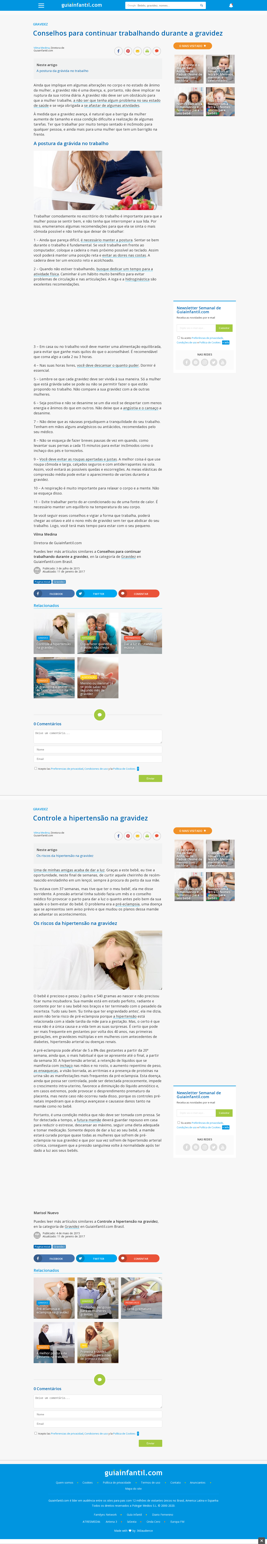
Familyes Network (105, 1514)
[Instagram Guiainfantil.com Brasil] (205, 362)
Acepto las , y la (86, 768)
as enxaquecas (46, 1070)
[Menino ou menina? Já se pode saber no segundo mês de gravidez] (97, 697)
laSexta (131, 1521)
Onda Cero (153, 1521)
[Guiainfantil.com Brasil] (81, 6)
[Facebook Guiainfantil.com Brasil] (187, 362)
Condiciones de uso (96, 768)
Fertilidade (88, 637)
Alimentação (89, 677)
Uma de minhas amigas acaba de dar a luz (69, 870)
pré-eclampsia (128, 904)
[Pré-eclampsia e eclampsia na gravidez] (54, 1317)
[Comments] (157, 51)
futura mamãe (89, 1120)
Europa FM (177, 1521)
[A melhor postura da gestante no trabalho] (54, 1361)
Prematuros (132, 1302)
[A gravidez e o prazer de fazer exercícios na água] (54, 697)
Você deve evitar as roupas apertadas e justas (78, 459)
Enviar (150, 778)
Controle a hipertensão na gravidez (54, 646)
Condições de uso (187, 342)
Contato (175, 1482)
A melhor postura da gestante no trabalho (52, 1355)
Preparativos (132, 637)
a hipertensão (125, 1016)
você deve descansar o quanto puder (108, 365)
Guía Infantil (134, 1514)
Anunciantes (197, 1482)
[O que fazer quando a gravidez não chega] (97, 652)
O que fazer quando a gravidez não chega (96, 646)
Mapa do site (133, 1488)
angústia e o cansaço (140, 408)
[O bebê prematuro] (141, 1317)
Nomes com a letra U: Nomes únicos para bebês (219, 108)
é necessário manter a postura (107, 240)
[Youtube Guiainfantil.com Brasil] (223, 362)
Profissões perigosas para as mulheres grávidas (95, 1310)
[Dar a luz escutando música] (141, 652)
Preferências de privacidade (207, 338)
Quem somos (64, 1482)
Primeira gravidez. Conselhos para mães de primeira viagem (96, 1355)
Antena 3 (111, 1521)
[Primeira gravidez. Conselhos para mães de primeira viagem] (97, 1361)
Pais (84, 1345)
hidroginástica (137, 279)
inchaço (66, 1065)
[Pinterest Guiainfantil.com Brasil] (196, 362)
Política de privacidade (117, 1482)
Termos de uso (150, 1482)
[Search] (201, 5)
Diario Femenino (162, 1514)
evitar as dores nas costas (124, 255)
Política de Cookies (124, 768)
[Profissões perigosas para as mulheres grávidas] (97, 1317)
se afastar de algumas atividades (111, 105)
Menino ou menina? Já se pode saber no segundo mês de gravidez (96, 688)
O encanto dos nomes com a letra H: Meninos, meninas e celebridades (221, 74)
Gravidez (40, 24)
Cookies (87, 1482)
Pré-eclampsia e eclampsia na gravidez (53, 1310)
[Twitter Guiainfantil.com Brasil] (214, 362)
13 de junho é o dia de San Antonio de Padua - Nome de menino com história (189, 73)
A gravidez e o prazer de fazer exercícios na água (52, 690)
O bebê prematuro (137, 1309)
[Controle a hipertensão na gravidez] (54, 652)
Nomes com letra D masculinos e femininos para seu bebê (189, 108)
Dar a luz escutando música (138, 646)
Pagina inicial (42, 581)
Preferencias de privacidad (67, 768)
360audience (145, 1530)
